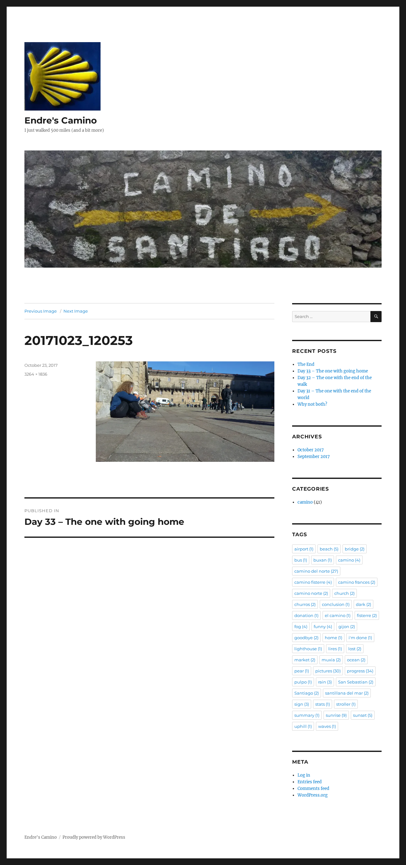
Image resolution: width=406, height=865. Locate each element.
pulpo (303, 681)
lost (354, 648)
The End (306, 364)
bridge (354, 548)
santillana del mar (347, 693)
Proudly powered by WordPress (93, 837)
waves (327, 726)
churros (305, 604)
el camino (337, 615)
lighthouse (308, 648)
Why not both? (312, 404)
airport (303, 548)
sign (301, 704)
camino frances (356, 582)
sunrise (336, 715)
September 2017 (314, 456)
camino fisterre (313, 582)
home (333, 637)
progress (360, 670)
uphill (303, 726)
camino (305, 502)
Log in (304, 775)
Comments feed (313, 788)
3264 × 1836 (35, 374)
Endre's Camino (60, 120)
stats (322, 704)
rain (325, 681)
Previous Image (40, 311)
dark (363, 604)
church (344, 593)
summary (306, 715)
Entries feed (310, 782)
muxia (331, 659)
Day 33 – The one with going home (333, 371)
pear (301, 670)
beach (329, 548)
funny (323, 626)
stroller (346, 704)
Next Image (75, 311)
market (304, 659)
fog (300, 626)
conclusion (336, 604)
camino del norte (316, 571)
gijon (346, 626)
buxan (322, 560)
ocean (356, 659)
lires (335, 648)
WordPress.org (313, 795)
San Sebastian (355, 681)
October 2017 (311, 450)
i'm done (360, 637)
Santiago (306, 693)
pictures (328, 670)
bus (300, 560)
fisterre (367, 615)
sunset (362, 715)
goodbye (306, 637)
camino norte (311, 593)
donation (306, 615)
